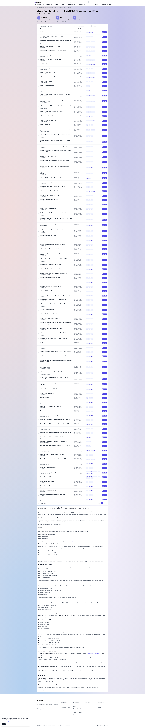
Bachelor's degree (71, 4)
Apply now (104, 32)
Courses (69, 7)
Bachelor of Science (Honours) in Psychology (49, 388)
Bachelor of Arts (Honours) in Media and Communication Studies (54, 299)
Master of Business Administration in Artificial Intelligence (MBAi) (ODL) (55, 419)
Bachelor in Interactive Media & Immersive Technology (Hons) (53, 146)
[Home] (37, 7)
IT (67, 541)
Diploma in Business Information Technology (49, 76)
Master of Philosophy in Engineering (48, 472)
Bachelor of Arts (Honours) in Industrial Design (50, 277)
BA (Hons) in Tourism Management (47, 309)
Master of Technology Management (48, 498)
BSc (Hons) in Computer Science (47, 347)
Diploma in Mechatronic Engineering (48, 120)
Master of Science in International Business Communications (53, 494)
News (54, 22)
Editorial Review (62, 22)
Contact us (63, 704)
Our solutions (87, 702)
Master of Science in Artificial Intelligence (49, 485)
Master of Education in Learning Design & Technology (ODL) (53, 458)
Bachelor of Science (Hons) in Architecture (49, 203)
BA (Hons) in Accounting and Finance (48, 156)
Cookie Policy (6, 721)
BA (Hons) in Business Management (47, 239)
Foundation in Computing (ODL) (47, 55)
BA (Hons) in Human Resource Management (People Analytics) (53, 273)
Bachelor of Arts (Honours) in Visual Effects (49, 313)
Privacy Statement (12, 721)
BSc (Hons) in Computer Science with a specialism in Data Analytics (54, 355)
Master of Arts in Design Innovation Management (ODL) (52, 410)
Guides (90, 4)
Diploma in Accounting (45, 68)
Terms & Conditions (22, 721)
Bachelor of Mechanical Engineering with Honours (51, 190)
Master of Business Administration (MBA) (49, 415)
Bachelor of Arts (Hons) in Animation (48, 235)
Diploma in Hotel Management (46, 89)
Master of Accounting (44, 397)
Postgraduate (82, 4)
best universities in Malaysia (93, 653)
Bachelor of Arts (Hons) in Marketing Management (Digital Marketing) (55, 295)
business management (79, 541)
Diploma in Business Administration (47, 72)
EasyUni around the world (103, 725)
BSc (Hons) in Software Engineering (47, 393)
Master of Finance (44, 463)
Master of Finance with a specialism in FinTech (50, 467)
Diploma (62, 4)
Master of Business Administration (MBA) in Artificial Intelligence (54, 436)
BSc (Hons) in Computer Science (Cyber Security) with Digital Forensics (55, 351)
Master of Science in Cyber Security (48, 490)
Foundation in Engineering (45, 63)
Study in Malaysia (76, 714)
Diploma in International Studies (47, 115)
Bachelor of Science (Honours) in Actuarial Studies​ (51, 328)
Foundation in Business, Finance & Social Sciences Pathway (53, 50)
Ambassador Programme (106, 4)
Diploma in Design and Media (46, 81)
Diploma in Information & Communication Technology (51, 111)
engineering (70, 541)
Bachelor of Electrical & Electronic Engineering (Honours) (52, 186)
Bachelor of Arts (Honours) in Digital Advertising (50, 264)
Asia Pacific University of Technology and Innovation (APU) (55, 7)
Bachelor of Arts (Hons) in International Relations (50, 286)
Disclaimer (99, 707)
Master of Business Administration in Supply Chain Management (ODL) (55, 432)
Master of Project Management (47, 481)
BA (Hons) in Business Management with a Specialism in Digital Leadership (56, 248)
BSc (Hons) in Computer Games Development (50, 342)
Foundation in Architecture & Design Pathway (50, 46)
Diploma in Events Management (47, 85)
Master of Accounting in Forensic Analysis (49, 402)
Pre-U (56, 4)
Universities (48, 4)
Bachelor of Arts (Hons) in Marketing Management (51, 290)
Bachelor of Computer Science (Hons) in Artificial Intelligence (53, 338)
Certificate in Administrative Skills (47, 31)
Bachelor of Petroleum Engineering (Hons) (49, 199)
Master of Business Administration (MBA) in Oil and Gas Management (55, 445)
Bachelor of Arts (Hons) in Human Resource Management (52, 268)
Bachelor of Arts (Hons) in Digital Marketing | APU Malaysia (52, 177)
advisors (55, 690)
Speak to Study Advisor (77, 712)
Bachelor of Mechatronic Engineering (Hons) (49, 195)
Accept (4, 723)
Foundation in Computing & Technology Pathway (50, 59)
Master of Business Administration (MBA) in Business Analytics (53, 441)
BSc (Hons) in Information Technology (48, 208)
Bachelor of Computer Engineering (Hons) (49, 182)
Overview (40, 22)
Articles (96, 4)
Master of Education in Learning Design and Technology (52, 454)
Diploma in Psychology (45, 124)
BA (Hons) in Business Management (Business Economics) (52, 244)
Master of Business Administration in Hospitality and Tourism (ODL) (54, 423)
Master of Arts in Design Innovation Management (51, 406)
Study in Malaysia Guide (39, 4)
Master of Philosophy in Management (48, 476)
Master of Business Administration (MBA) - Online (50, 450)
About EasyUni (64, 702)
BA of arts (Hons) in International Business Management (52, 281)
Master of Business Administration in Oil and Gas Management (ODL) (55, 428)
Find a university (76, 702)
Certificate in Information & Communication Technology (52, 36)
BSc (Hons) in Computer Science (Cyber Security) (50, 318)
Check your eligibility (77, 717)
